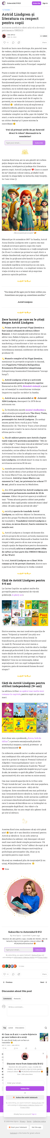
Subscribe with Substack (26, 1097)
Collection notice (39, 1121)
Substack (13, 1133)
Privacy (22, 1121)
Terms (29, 1121)
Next (42, 982)
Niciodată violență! (31, 386)
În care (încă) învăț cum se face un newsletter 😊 (15, 1041)
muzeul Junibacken (34, 409)
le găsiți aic (17, 595)
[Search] (45, 1027)
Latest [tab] (10, 1028)
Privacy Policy (25, 1107)
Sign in (45, 3)
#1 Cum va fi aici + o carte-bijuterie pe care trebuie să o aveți (19, 1035)
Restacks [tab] (17, 999)
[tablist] (12, 998)
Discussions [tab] (19, 1028)
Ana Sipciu (11, 35)
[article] (25, 1041)
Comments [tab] (7, 999)
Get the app (36, 1127)
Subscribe (36, 3)
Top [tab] (4, 1028)
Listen (45, 36)
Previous (9, 982)
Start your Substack (19, 1127)
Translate (7, 10)
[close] (43, 1053)
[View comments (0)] (13, 42)
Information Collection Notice (29, 1105)
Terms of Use (36, 1103)
